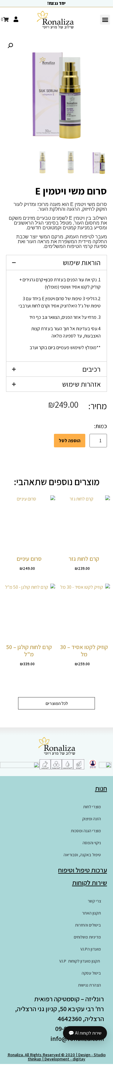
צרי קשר (94, 901)
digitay (79, 1059)
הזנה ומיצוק (91, 818)
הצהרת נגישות (89, 985)
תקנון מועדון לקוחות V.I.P (80, 961)
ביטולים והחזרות (88, 925)
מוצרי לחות (92, 806)
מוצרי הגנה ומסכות (86, 830)
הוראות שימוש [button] (82, 262)
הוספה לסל (69, 440)
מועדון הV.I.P (90, 949)
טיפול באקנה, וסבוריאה (82, 854)
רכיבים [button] (91, 369)
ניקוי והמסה (92, 842)
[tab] (56, 262)
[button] (105, 20)
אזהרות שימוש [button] (81, 384)
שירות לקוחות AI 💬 (85, 1033)
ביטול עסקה (91, 973)
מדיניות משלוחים (87, 937)
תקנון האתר (91, 913)
